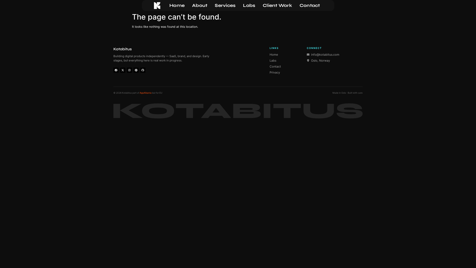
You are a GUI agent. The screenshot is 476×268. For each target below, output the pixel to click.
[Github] (142, 70)
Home (177, 5)
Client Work (277, 5)
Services (225, 5)
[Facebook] (116, 70)
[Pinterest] (136, 70)
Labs (249, 5)
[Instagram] (129, 70)
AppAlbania (146, 92)
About (199, 5)
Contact (310, 5)
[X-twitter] (122, 70)
